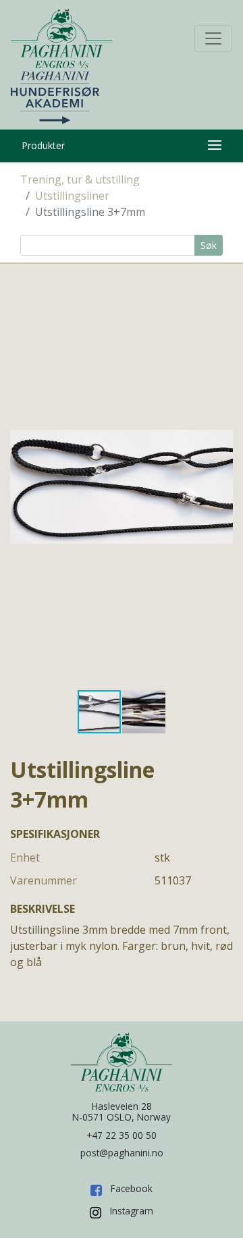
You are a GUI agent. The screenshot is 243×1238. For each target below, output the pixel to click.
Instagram (131, 1210)
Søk (208, 245)
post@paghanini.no (121, 1152)
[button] (221, 486)
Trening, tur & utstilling (80, 179)
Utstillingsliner (72, 195)
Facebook (132, 1188)
